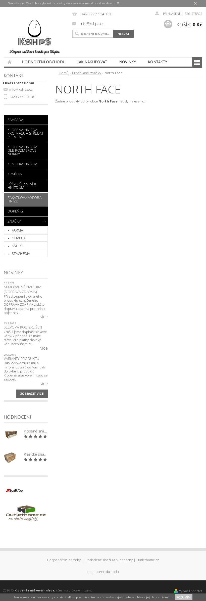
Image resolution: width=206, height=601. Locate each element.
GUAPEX (18, 238)
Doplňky (15, 211)
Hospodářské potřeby (64, 560)
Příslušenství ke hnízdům (23, 186)
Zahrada (15, 119)
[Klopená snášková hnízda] (34, 36)
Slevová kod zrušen (23, 327)
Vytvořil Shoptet (190, 591)
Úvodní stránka (10, 62)
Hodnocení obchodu (44, 61)
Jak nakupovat (92, 61)
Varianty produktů (21, 358)
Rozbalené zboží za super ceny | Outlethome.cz (122, 560)
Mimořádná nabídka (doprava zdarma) (22, 289)
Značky (14, 221)
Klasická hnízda (22, 163)
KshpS (17, 245)
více (44, 317)
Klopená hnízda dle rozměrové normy (22, 150)
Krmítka (15, 174)
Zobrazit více (32, 394)
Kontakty (157, 61)
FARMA (17, 230)
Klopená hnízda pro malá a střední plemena (25, 133)
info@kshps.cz (20, 89)
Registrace (193, 14)
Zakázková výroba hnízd (24, 199)
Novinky (127, 61)
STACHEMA (21, 253)
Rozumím (183, 597)
